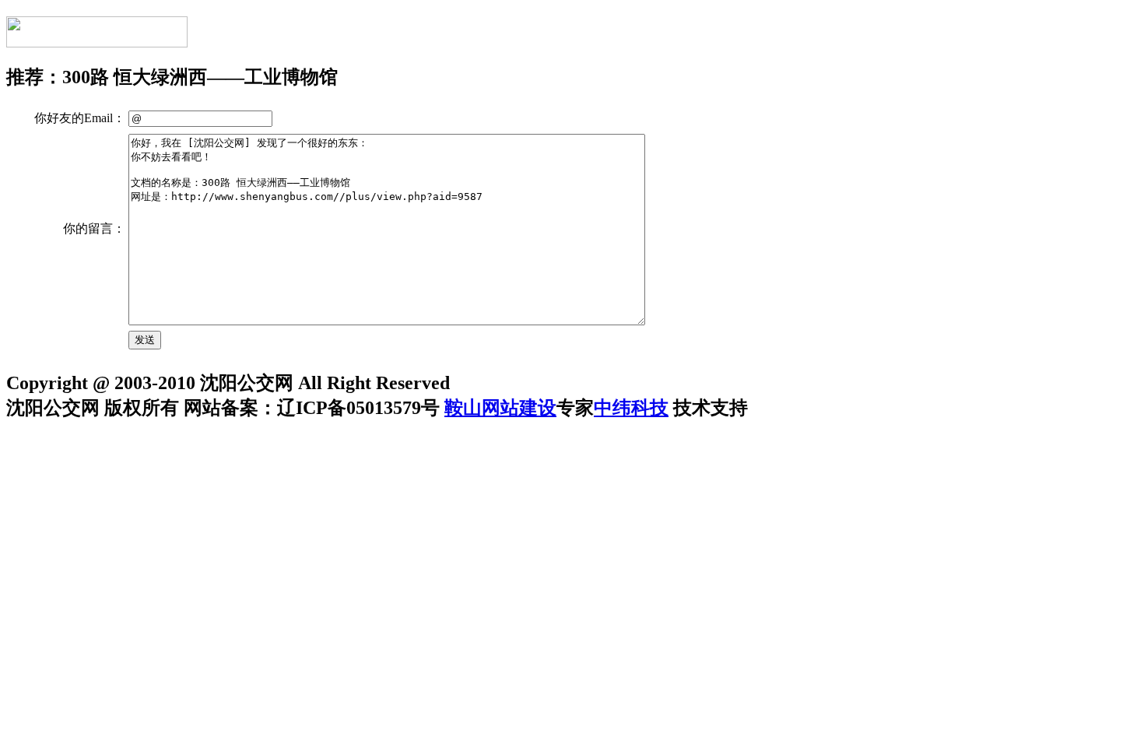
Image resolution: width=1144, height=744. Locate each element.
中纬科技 (631, 408)
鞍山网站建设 (500, 408)
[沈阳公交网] (97, 39)
